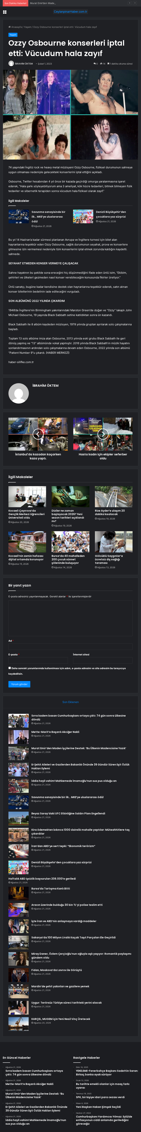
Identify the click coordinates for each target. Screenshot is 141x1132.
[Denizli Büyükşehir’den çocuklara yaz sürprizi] (83, 216)
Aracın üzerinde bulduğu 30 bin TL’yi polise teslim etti (67, 905)
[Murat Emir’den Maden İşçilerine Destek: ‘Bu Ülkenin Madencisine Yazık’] (18, 753)
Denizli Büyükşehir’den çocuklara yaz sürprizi (61, 862)
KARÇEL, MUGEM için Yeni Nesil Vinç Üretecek (60, 1019)
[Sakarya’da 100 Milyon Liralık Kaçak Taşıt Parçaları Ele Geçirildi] (18, 942)
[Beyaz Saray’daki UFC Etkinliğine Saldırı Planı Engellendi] (18, 818)
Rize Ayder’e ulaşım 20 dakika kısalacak (110, 512)
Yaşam (27, 26)
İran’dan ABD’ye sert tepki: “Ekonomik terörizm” (63, 846)
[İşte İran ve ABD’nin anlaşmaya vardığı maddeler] (18, 926)
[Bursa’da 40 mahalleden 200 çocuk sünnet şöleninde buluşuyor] (70, 541)
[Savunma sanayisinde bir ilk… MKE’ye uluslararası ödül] (19, 216)
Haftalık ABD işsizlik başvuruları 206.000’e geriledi (42, 879)
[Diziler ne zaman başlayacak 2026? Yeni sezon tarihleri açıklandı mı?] (70, 496)
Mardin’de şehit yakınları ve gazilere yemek (60, 986)
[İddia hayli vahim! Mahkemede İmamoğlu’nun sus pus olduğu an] (18, 786)
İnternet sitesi (81, 654)
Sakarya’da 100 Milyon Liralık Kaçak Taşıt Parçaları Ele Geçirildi (73, 937)
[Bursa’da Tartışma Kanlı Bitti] (18, 893)
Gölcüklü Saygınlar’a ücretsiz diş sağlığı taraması (109, 559)
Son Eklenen (70, 702)
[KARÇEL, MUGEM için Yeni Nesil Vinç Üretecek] (18, 1024)
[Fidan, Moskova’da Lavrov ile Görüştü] (18, 975)
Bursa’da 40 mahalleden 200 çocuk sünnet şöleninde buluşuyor (68, 559)
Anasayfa (16, 26)
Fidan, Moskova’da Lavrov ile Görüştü (56, 970)
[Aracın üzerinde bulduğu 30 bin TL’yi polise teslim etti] (18, 910)
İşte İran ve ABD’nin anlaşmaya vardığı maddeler (63, 921)
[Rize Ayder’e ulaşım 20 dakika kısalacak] (114, 496)
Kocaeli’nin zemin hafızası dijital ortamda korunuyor (26, 557)
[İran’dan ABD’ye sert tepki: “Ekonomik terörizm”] (18, 851)
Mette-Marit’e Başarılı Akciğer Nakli (55, 732)
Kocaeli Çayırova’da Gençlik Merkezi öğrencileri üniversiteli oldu (26, 514)
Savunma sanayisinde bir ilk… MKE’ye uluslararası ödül (48, 216)
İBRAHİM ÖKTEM (24, 63)
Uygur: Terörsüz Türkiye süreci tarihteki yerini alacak (66, 1003)
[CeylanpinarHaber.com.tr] (70, 11)
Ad (11, 640)
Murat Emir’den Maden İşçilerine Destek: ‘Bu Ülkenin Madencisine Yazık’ (71, 3)
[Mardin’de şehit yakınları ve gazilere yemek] (18, 991)
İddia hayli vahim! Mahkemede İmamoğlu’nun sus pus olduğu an (74, 781)
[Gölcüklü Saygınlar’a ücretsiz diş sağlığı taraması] (114, 541)
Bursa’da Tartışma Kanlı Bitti (50, 888)
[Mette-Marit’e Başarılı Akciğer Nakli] (18, 737)
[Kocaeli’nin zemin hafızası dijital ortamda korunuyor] (27, 541)
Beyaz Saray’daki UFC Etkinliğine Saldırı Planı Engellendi (68, 813)
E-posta (13, 654)
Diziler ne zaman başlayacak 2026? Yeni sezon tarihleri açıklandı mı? (68, 516)
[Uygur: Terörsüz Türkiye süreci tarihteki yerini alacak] (18, 1008)
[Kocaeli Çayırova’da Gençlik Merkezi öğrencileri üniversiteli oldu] (27, 496)
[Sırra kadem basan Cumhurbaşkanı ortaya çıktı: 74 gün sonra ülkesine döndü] (18, 721)
